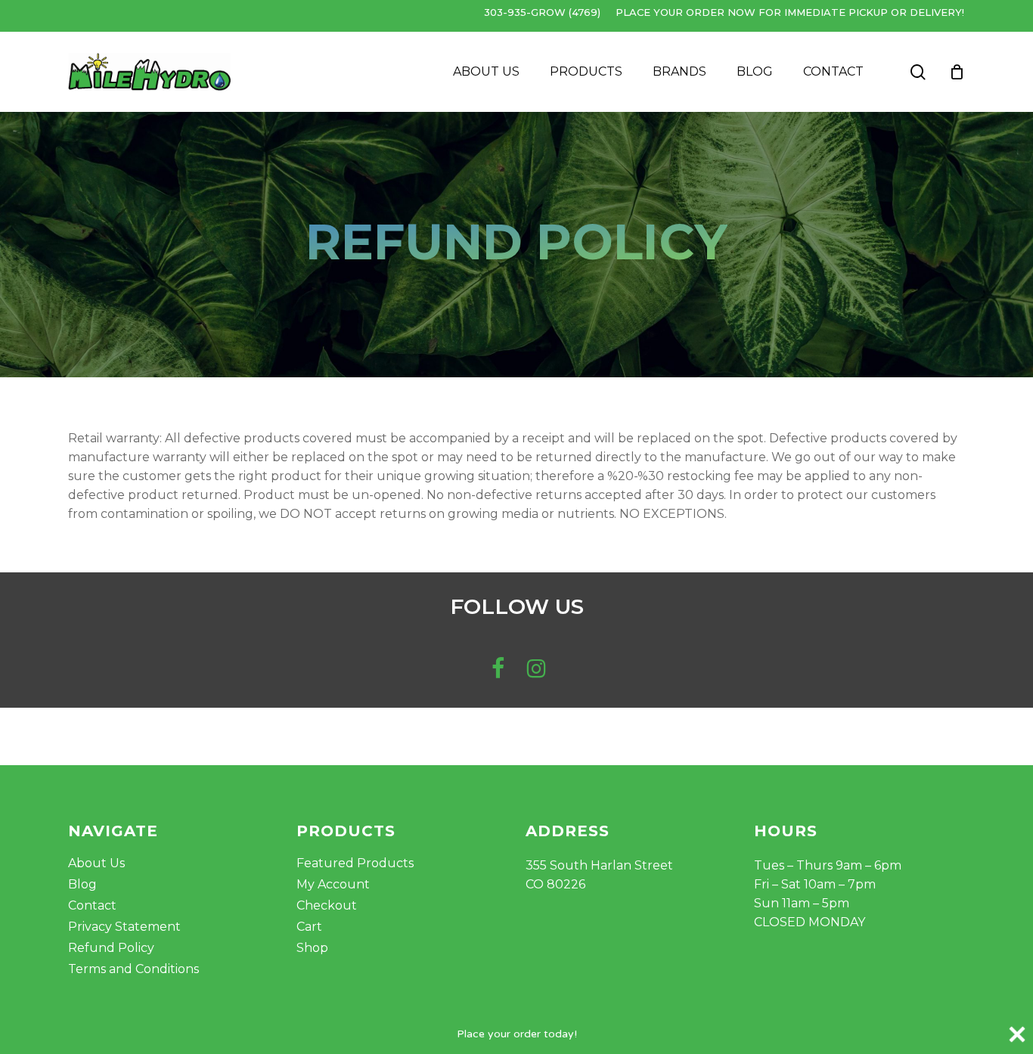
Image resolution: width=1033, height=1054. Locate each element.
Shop (312, 948)
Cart (309, 926)
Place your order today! (517, 1034)
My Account (333, 884)
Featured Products (355, 863)
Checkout (326, 905)
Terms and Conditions (133, 969)
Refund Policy (111, 948)
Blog (82, 884)
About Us (96, 863)
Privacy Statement (124, 926)
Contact (92, 905)
